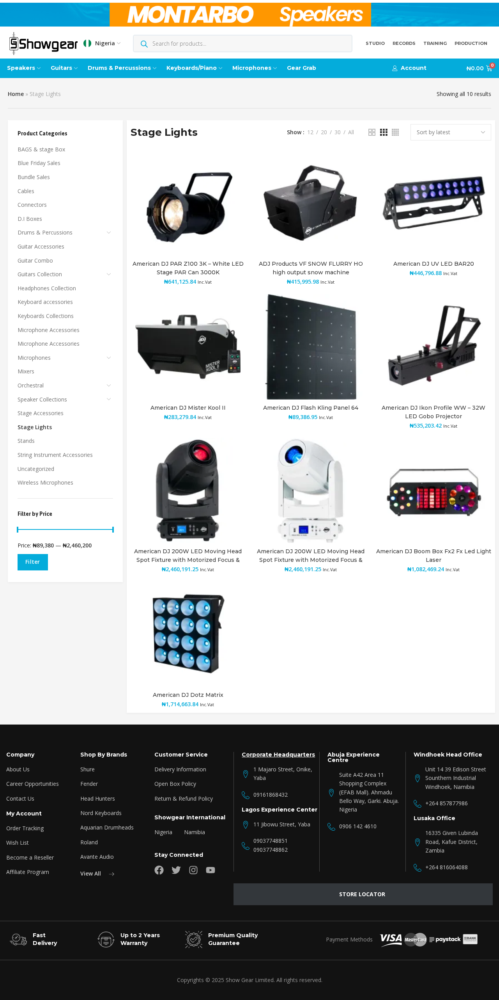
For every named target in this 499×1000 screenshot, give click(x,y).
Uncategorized (36, 468)
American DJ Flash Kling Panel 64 (310, 407)
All (351, 132)
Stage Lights (35, 427)
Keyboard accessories (45, 302)
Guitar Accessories (41, 246)
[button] (409, 68)
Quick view (231, 203)
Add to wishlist (231, 164)
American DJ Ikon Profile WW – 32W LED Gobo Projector (433, 412)
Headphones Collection (47, 288)
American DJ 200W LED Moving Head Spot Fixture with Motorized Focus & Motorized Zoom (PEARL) (311, 560)
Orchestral (31, 385)
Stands (26, 440)
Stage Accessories (41, 413)
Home (16, 94)
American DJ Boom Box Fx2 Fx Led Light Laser (433, 555)
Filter (32, 561)
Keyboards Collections (46, 316)
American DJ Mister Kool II (188, 407)
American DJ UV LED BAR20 (433, 263)
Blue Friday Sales (39, 163)
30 (337, 132)
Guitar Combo (35, 260)
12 (310, 132)
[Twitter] (176, 870)
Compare (231, 183)
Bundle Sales (34, 177)
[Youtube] (210, 870)
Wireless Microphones (45, 482)
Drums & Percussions (45, 232)
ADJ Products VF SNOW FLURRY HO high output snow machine (311, 268)
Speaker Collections (42, 399)
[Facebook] (159, 870)
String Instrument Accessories (55, 454)
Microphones (34, 357)
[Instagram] (193, 870)
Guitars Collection (40, 274)
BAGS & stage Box (41, 149)
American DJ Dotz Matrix (188, 694)
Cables (26, 191)
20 (324, 132)
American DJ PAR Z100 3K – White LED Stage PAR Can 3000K (188, 268)
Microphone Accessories (49, 330)
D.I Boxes (30, 218)
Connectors (32, 204)
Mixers (26, 371)
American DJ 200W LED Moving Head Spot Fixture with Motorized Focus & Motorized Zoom (188, 560)
